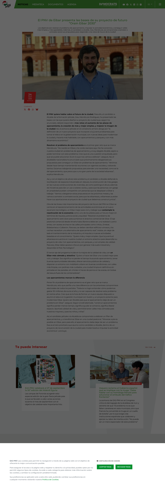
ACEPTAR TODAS (105, 467)
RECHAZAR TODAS (124, 467)
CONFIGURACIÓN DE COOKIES (109, 461)
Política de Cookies (50, 479)
